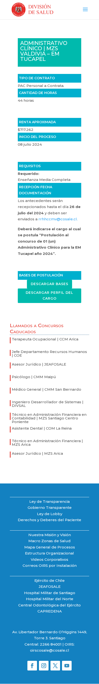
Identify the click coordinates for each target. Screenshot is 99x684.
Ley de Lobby (49, 513)
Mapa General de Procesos (49, 547)
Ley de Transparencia (49, 501)
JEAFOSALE (50, 586)
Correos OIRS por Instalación (50, 565)
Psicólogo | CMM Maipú (34, 376)
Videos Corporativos (49, 559)
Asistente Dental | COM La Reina (42, 428)
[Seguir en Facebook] (32, 665)
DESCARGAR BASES (49, 284)
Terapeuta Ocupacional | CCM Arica (45, 339)
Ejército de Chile (49, 580)
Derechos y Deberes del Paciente (49, 520)
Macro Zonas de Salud (49, 541)
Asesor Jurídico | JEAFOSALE (39, 364)
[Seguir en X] (55, 665)
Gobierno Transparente (50, 507)
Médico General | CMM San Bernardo (46, 389)
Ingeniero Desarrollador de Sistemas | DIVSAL (47, 404)
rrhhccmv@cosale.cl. (58, 219)
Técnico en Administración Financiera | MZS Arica (47, 443)
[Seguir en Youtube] (67, 665)
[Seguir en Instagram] (44, 665)
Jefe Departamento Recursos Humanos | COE (49, 353)
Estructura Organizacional (49, 553)
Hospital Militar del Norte (49, 599)
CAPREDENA (49, 611)
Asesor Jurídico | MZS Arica (37, 453)
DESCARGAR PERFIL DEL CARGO (49, 295)
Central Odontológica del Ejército (49, 605)
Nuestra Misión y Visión (49, 535)
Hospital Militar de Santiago (49, 592)
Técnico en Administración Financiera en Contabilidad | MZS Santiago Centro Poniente (49, 418)
